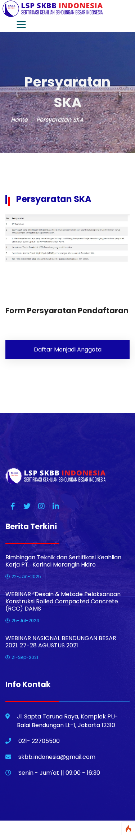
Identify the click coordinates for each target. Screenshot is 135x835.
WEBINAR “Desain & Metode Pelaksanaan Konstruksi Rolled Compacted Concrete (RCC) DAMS (63, 601)
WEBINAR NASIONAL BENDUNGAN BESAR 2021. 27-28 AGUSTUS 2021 (60, 642)
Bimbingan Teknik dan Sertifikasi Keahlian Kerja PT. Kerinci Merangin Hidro (63, 561)
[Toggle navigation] (21, 24)
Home (19, 119)
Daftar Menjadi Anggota (68, 349)
